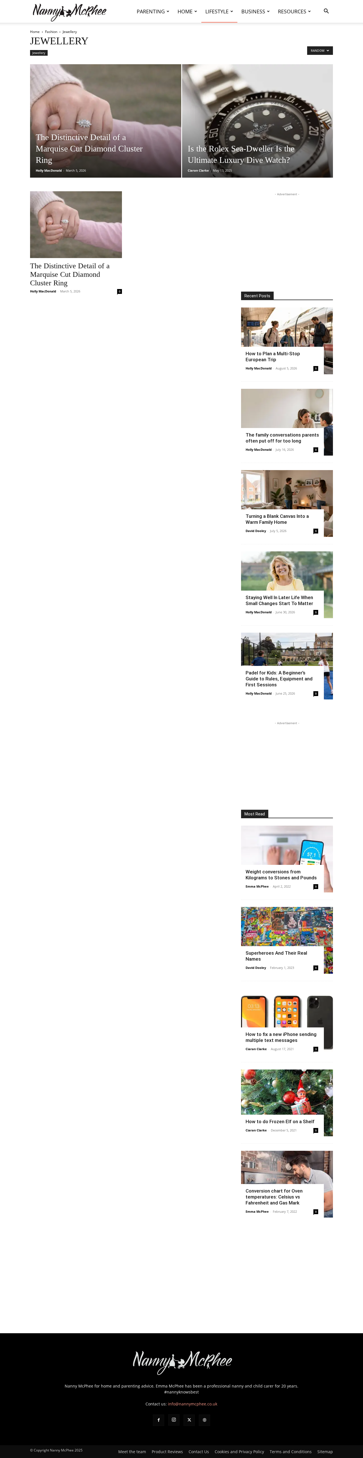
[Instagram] (174, 1420)
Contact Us (199, 1451)
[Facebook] (158, 1420)
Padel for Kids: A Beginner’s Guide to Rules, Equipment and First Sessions (279, 679)
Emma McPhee (257, 886)
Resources (292, 11)
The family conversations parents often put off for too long (282, 438)
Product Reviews (167, 1451)
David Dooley (256, 531)
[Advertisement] (287, 232)
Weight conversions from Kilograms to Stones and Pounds (281, 874)
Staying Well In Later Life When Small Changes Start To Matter (279, 600)
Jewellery (38, 53)
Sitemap (325, 1451)
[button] (326, 11)
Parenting (151, 11)
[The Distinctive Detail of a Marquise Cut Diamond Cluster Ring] (105, 130)
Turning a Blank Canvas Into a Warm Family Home (277, 519)
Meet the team (132, 1451)
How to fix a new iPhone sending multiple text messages (281, 1037)
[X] (189, 1420)
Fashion (51, 31)
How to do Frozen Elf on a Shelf (280, 1121)
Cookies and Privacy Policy (239, 1451)
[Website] (204, 1420)
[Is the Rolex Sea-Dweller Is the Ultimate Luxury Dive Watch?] (257, 130)
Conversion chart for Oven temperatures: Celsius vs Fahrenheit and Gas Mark (274, 1197)
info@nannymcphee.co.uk (192, 1404)
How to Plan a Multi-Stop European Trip (273, 356)
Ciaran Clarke (198, 170)
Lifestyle (217, 11)
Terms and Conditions (291, 1451)
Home (185, 11)
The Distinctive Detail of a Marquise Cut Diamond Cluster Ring (70, 274)
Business (253, 11)
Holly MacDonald (49, 170)
